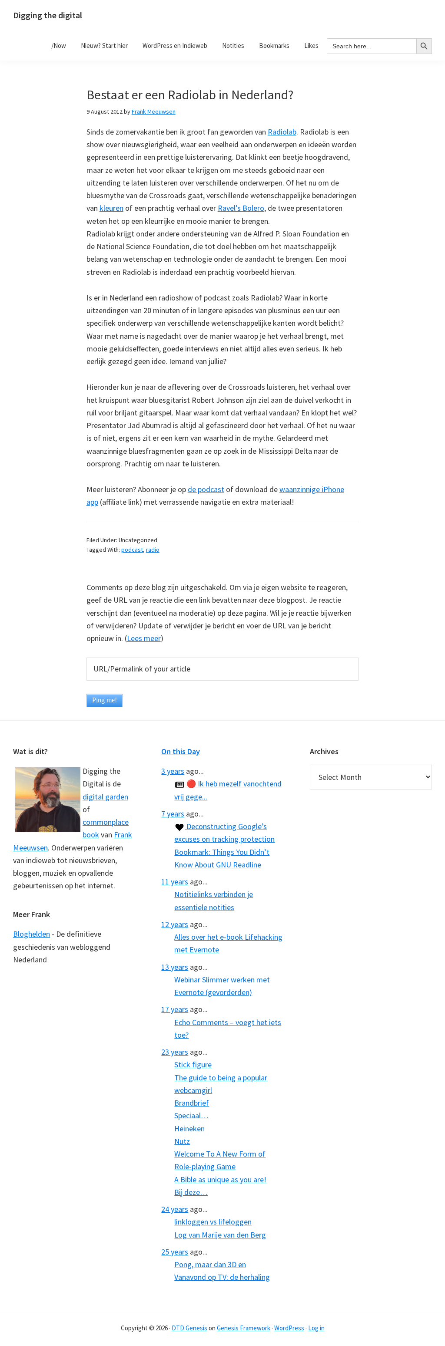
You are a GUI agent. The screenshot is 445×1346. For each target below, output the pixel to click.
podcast (132, 549)
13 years (174, 967)
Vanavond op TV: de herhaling (222, 1277)
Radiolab (282, 132)
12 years (174, 924)
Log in (316, 1328)
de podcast (206, 489)
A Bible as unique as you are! (220, 1179)
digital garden (105, 797)
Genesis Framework (243, 1328)
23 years (174, 1052)
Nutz (182, 1141)
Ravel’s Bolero (241, 208)
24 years (174, 1209)
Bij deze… (191, 1192)
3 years (172, 771)
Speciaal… (191, 1115)
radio (152, 549)
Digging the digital (47, 15)
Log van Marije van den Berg (220, 1235)
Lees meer (144, 638)
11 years (174, 882)
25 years (174, 1252)
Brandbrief (191, 1103)
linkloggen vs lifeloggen (213, 1222)
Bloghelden (31, 934)
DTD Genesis (189, 1328)
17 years (174, 1009)
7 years (172, 814)
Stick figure (193, 1064)
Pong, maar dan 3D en (210, 1264)
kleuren (111, 208)
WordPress (289, 1328)
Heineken (189, 1128)
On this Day (180, 751)
